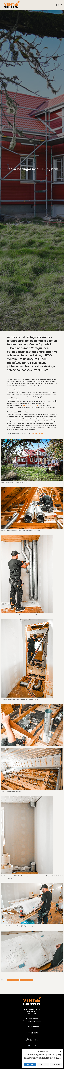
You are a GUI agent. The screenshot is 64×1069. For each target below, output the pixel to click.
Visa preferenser (55, 1064)
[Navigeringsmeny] (58, 5)
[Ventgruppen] (12, 4)
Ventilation (15, 980)
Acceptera (30, 1064)
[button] (61, 1051)
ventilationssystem (26, 980)
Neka (42, 1064)
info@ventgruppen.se (34, 1021)
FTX (9, 980)
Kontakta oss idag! (37, 433)
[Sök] (61, 5)
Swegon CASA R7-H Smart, (30, 405)
